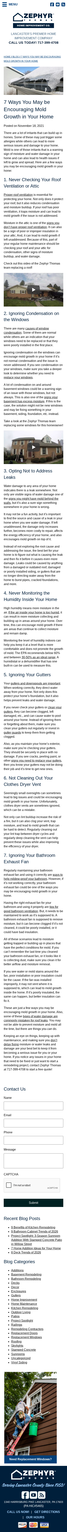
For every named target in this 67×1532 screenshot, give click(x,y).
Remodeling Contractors (27, 1329)
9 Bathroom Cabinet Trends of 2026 (34, 1231)
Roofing (16, 1341)
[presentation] (32, 1185)
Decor (15, 1287)
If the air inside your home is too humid (33, 612)
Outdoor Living (21, 1312)
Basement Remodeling (26, 1274)
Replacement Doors (24, 1333)
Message (10, 1149)
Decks (15, 1282)
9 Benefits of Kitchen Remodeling (33, 1227)
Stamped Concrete (23, 1349)
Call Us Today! (33, 42)
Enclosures (18, 1291)
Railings (16, 1324)
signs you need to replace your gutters (36, 760)
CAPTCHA (11, 1174)
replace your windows (18, 377)
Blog (16, 56)
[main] (33, 567)
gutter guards (12, 732)
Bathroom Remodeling (26, 1278)
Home (7, 56)
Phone (8, 1132)
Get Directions (47, 1512)
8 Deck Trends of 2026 (26, 1252)
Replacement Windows (26, 1337)
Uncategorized (21, 1358)
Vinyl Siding (19, 1362)
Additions (17, 1270)
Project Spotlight (22, 1320)
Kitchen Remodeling (24, 1308)
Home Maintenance (24, 1303)
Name (8, 1097)
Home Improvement (24, 1299)
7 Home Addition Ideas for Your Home (36, 1248)
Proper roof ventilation (18, 194)
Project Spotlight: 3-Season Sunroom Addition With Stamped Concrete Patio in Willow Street (36, 1240)
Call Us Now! (18, 1512)
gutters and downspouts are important (35, 683)
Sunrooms (18, 1354)
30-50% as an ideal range (38, 657)
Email (7, 1115)
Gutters (16, 1295)
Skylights (17, 1345)
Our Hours (35, 1517)
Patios (15, 1316)
